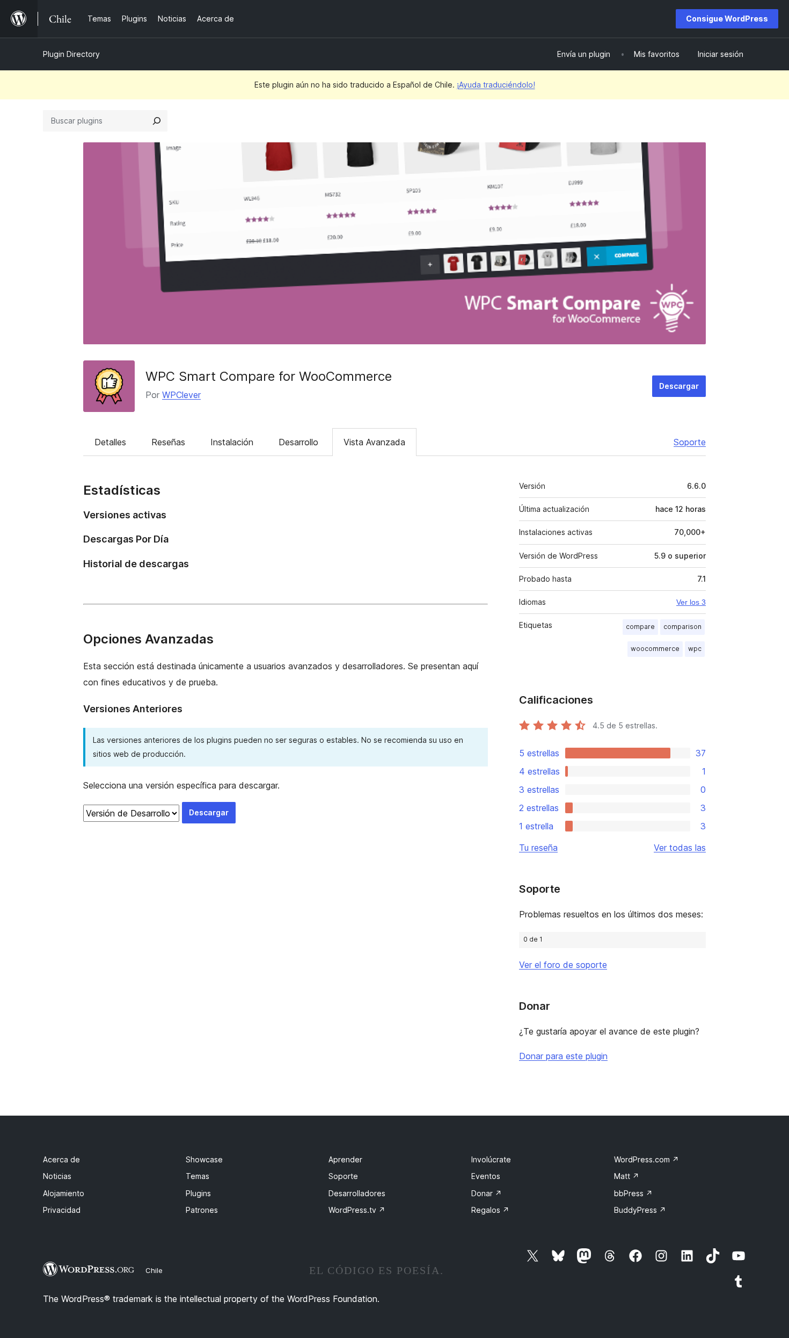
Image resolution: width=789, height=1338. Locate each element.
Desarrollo (298, 442)
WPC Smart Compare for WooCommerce (268, 376)
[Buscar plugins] (156, 121)
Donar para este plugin (563, 1056)
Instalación (231, 442)
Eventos (485, 1176)
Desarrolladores (356, 1193)
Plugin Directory (71, 54)
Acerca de (61, 1159)
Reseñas (168, 442)
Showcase (204, 1159)
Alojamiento (63, 1193)
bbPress (633, 1193)
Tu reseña (538, 847)
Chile (154, 1270)
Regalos (490, 1209)
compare (640, 627)
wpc (695, 649)
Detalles (110, 442)
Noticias (57, 1176)
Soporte (690, 442)
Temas (197, 1176)
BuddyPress (640, 1209)
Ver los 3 (691, 602)
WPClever (181, 394)
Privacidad (62, 1209)
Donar (486, 1193)
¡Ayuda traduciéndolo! (496, 84)
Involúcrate (491, 1159)
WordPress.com (646, 1159)
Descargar (679, 385)
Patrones (202, 1209)
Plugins (198, 1193)
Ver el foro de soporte (563, 964)
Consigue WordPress (727, 18)
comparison (682, 627)
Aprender (345, 1159)
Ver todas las (680, 847)
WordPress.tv (356, 1209)
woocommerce (655, 649)
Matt (626, 1176)
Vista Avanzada (374, 442)
